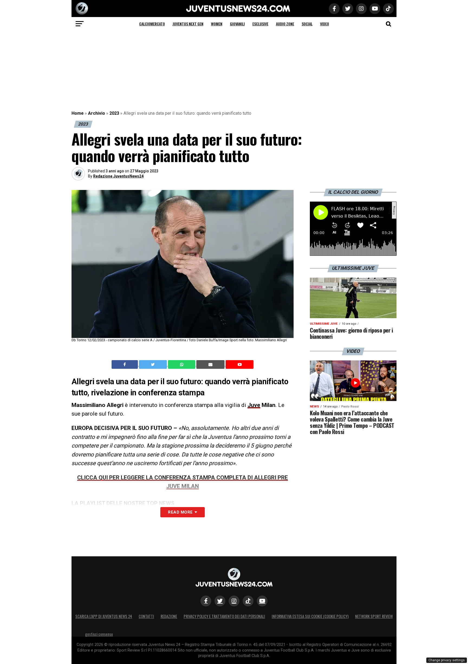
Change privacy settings (446, 660)
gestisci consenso (99, 634)
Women (216, 24)
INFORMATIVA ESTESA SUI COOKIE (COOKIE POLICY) (310, 616)
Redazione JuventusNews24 (118, 176)
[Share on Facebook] (125, 364)
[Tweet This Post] (153, 364)
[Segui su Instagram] (234, 601)
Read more (180, 512)
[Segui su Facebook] (205, 601)
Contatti (146, 616)
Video (324, 24)
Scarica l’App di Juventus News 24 (103, 616)
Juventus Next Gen (188, 24)
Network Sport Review (374, 616)
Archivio (96, 113)
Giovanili (237, 24)
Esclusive (260, 24)
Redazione (169, 616)
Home (78, 113)
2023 (114, 113)
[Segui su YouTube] (262, 601)
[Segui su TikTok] (248, 601)
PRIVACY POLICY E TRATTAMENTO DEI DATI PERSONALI (224, 616)
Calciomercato (152, 24)
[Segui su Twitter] (219, 601)
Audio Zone (285, 24)
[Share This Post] (182, 364)
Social (307, 24)
